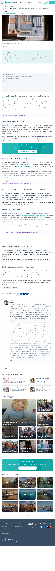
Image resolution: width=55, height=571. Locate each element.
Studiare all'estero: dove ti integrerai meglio (14, 115)
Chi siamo (4, 531)
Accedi (45, 2)
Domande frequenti (32, 527)
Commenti (9, 46)
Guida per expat (18, 528)
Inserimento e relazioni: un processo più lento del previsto (18, 82)
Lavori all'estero (18, 531)
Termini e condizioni (48, 542)
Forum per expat (19, 526)
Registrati (51, 2)
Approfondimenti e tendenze (9, 13)
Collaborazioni (5, 533)
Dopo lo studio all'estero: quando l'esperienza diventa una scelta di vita (20, 232)
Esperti (29, 530)
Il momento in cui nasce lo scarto (13, 80)
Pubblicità (4, 528)
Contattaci (4, 526)
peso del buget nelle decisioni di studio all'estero (35, 215)
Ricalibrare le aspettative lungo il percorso (14, 89)
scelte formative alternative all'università (27, 166)
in (27, 293)
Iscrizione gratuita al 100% (27, 151)
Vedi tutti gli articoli (27, 456)
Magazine (31, 2)
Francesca (9, 43)
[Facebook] (11, 360)
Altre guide (27, 515)
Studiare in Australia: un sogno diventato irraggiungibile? (17, 183)
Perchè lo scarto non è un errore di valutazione (15, 87)
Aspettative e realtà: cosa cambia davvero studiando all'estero (19, 76)
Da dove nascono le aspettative (12, 78)
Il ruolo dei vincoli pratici (11, 84)
